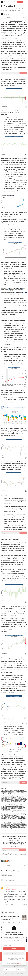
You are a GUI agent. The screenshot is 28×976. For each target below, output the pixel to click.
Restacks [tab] (10, 875)
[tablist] (7, 875)
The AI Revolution (15, 779)
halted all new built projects (18, 184)
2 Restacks (17, 860)
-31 (23, 517)
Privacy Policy (15, 959)
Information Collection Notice (18, 958)
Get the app (20, 969)
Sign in (25, 2)
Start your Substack (10, 969)
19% (5, 119)
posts (5, 523)
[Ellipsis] (26, 888)
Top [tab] (2, 912)
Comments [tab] (4, 875)
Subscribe (20, 2)
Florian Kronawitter (8, 13)
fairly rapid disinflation (14, 559)
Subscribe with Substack (15, 953)
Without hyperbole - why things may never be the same (9, 918)
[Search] (25, 912)
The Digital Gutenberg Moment (10, 916)
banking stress (5, 560)
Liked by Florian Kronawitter (11, 889)
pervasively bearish (6, 764)
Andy (5, 887)
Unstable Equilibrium (16, 21)
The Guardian (16, 294)
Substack (7, 973)
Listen (25, 13)
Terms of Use (21, 956)
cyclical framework (11, 162)
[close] (24, 926)
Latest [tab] (6, 912)
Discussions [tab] (11, 912)
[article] (14, 919)
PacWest (3, 32)
